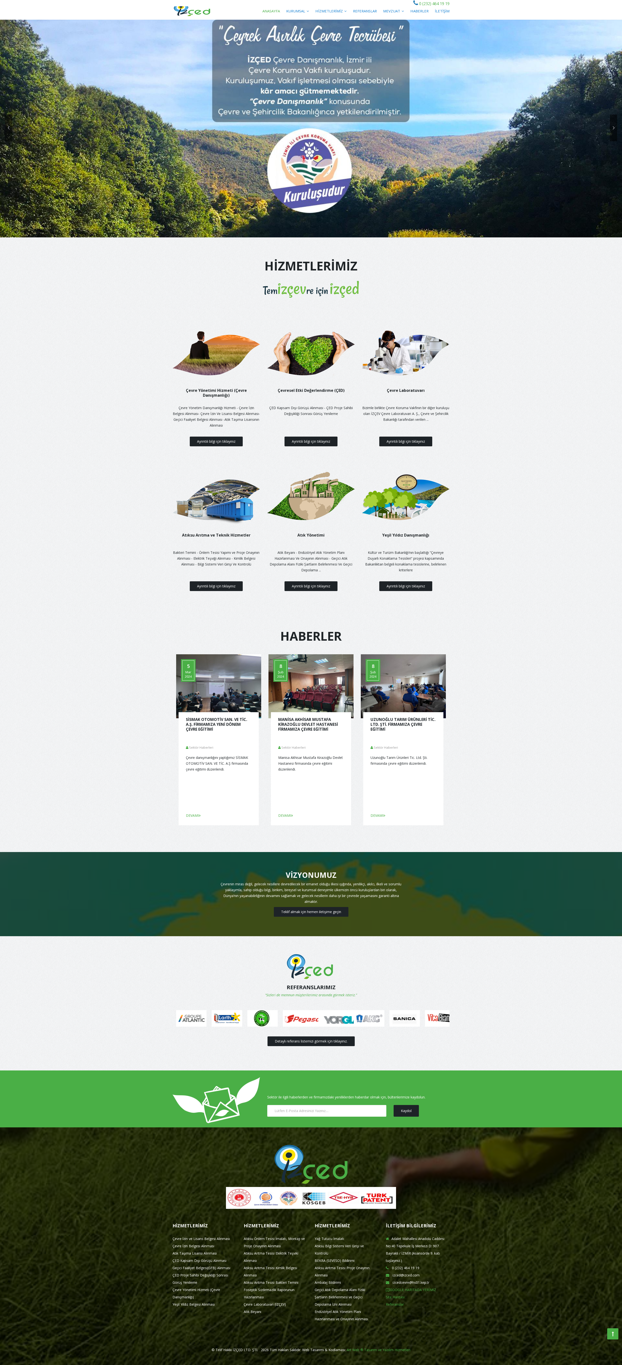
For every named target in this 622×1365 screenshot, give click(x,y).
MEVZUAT (392, 11)
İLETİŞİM (442, 11)
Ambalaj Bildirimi (328, 1282)
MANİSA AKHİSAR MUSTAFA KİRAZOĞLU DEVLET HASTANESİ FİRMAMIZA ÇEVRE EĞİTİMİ (308, 724)
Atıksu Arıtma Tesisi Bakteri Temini (271, 1282)
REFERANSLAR (365, 11)
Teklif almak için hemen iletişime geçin (311, 911)
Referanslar (395, 1304)
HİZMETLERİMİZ (329, 11)
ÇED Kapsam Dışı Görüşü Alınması (199, 1260)
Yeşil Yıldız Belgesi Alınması (194, 1304)
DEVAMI (192, 815)
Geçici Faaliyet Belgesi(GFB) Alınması (201, 1268)
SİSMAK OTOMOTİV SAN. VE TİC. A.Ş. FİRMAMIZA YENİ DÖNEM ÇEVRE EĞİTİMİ (216, 724)
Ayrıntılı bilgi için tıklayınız (216, 441)
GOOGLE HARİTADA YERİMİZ (413, 1289)
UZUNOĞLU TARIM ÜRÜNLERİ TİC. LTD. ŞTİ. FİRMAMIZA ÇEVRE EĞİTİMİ (403, 724)
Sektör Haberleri (201, 747)
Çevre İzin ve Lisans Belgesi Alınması (201, 1238)
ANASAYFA (271, 11)
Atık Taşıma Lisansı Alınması (195, 1253)
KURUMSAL (296, 11)
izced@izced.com (406, 1275)
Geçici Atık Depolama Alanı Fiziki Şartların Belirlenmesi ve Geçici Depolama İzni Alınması (340, 1297)
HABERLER (419, 11)
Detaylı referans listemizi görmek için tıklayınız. (311, 1041)
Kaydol (406, 1110)
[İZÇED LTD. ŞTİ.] (192, 10)
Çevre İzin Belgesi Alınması (193, 1246)
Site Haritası (395, 1297)
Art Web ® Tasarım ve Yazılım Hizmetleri (378, 1349)
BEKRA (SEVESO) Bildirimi (334, 1260)
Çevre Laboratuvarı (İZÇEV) (265, 1304)
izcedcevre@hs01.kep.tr (410, 1282)
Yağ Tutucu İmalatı (329, 1238)
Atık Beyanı (252, 1311)
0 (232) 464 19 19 (433, 3)
